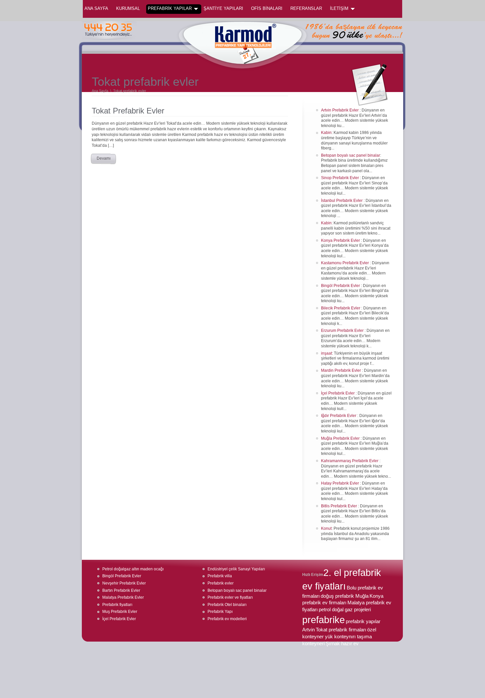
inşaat (326, 353)
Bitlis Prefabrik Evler (339, 506)
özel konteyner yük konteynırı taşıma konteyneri (339, 636)
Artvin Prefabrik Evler (340, 110)
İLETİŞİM (339, 8)
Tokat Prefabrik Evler (128, 110)
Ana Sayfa (96, 8)
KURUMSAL (128, 8)
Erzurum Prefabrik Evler (343, 330)
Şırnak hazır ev (342, 643)
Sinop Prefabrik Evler (340, 177)
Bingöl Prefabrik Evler (341, 285)
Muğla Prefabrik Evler (341, 438)
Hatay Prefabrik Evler (340, 483)
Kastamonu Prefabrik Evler (345, 263)
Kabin (326, 132)
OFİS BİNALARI (266, 8)
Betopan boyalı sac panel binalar (350, 155)
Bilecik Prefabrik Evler (341, 308)
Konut (326, 528)
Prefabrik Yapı (220, 611)
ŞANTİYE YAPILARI (223, 8)
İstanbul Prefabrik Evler (342, 200)
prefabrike (323, 620)
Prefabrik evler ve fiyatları (230, 597)
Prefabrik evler (221, 583)
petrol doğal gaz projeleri (345, 609)
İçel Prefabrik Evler (338, 393)
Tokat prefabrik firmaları (341, 629)
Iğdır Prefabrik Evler (339, 415)
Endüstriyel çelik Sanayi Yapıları (236, 569)
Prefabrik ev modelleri (227, 619)
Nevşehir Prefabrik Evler (124, 583)
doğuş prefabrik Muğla (345, 596)
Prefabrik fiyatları (117, 604)
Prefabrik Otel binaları (227, 604)
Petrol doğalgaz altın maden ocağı (133, 569)
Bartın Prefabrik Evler (121, 590)
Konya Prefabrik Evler (341, 240)
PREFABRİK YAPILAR (170, 8)
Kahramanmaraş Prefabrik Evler (350, 461)
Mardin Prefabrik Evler (341, 370)
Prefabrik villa (220, 576)
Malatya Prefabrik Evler (123, 597)
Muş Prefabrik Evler (119, 611)
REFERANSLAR (306, 8)
